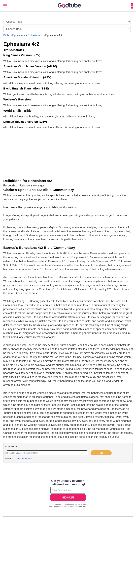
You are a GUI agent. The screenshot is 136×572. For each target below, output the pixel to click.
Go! (101, 453)
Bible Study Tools (24, 458)
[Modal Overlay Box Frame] (68, 493)
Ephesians (18, 35)
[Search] (132, 6)
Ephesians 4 (35, 35)
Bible (6, 35)
